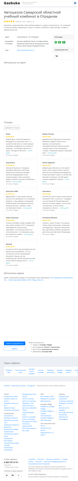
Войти (14, 348)
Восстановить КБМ (47, 396)
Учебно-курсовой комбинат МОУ (19, 280)
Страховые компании (11, 410)
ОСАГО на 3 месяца (29, 401)
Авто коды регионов (66, 412)
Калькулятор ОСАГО (11, 396)
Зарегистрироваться (14, 343)
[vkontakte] (57, 56)
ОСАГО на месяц (28, 399)
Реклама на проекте (53, 459)
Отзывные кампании (66, 401)
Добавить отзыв (12, 128)
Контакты (40, 459)
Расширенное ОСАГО (29, 421)
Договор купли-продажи (32, 371)
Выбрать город (9, 408)
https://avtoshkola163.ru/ (25, 50)
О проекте (32, 459)
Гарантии (38, 462)
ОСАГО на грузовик (29, 417)
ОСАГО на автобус (28, 419)
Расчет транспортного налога (46, 428)
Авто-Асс (40, 280)
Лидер (34, 280)
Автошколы (63, 415)
